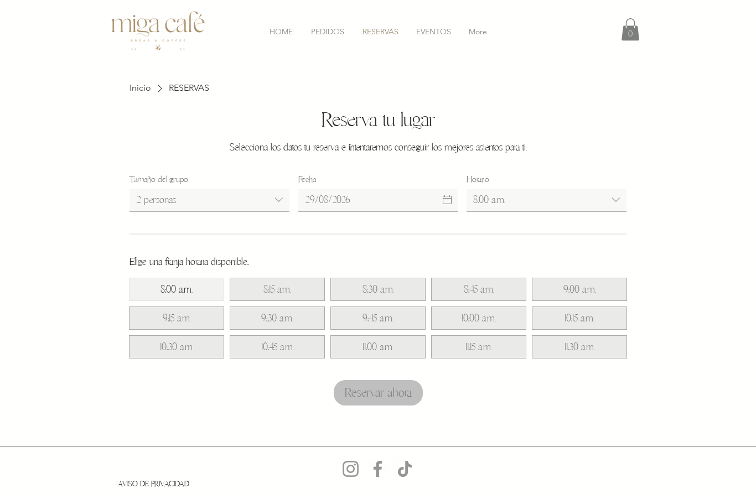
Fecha (307, 179)
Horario (478, 179)
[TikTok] (405, 469)
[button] (630, 29)
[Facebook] (378, 469)
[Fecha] (447, 199)
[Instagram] (350, 469)
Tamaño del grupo (159, 179)
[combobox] (209, 200)
